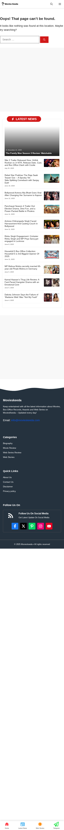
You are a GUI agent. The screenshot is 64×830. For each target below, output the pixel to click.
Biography (8, 443)
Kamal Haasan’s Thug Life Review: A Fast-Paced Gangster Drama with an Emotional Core (22, 282)
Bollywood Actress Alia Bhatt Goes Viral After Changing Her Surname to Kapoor (23, 193)
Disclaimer (8, 486)
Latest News (26, 119)
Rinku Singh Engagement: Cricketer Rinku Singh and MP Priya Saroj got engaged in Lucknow (21, 238)
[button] (51, 4)
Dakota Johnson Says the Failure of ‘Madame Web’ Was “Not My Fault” (21, 295)
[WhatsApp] (56, 825)
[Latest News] (22, 825)
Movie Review (9, 448)
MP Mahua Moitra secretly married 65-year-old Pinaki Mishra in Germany (23, 267)
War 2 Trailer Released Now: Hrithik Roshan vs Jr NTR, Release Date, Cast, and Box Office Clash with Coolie (23, 162)
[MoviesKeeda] (10, 4)
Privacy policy (9, 491)
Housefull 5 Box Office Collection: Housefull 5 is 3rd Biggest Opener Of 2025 (22, 253)
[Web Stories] (40, 825)
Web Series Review (12, 452)
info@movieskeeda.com (25, 420)
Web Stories (8, 457)
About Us (7, 477)
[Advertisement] (32, 80)
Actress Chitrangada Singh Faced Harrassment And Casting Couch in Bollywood (21, 223)
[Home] (7, 825)
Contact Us (8, 482)
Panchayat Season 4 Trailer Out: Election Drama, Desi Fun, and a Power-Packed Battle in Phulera (20, 208)
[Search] (44, 39)
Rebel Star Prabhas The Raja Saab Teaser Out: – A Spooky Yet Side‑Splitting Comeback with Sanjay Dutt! (22, 179)
